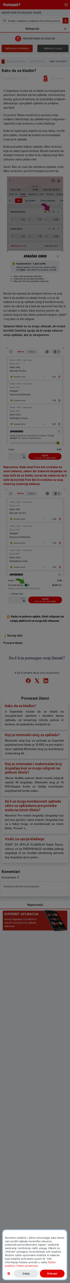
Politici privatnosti (27, 1265)
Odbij (26, 1273)
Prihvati (52, 1273)
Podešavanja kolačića (9, 1274)
